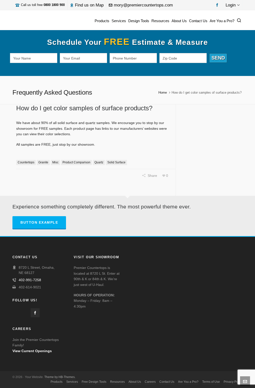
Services (72, 382)
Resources (117, 382)
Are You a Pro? (188, 382)
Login (231, 5)
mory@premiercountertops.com (143, 5)
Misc (55, 162)
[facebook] (217, 4)
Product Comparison (76, 162)
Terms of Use (211, 382)
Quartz (98, 162)
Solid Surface (116, 162)
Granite (43, 162)
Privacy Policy (233, 382)
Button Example (39, 222)
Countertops (26, 162)
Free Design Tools (94, 382)
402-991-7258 (30, 280)
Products (57, 382)
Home (162, 92)
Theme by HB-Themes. (59, 377)
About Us (134, 382)
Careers (150, 382)
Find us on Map (89, 5)
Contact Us (166, 382)
